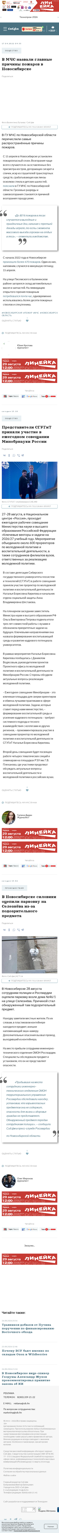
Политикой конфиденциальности (27, 1531)
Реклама (8, 1393)
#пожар (27, 313)
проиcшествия (14, 888)
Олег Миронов (25, 1179)
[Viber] (18, 455)
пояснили (9, 185)
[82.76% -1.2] (29, 29)
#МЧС (36, 313)
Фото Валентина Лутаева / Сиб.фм (18, 122)
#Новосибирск (49, 313)
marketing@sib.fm (12, 1412)
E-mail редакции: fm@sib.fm (16, 1490)
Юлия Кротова (24, 346)
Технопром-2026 (29, 17)
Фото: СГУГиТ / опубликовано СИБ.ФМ (19, 502)
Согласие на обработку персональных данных (24, 1471)
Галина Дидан (24, 816)
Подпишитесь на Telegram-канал (31, 127)
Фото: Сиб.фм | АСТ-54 (12, 976)
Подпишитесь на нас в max (21, 333)
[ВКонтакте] (4, 455)
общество (11, 51)
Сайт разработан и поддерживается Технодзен (25, 1501)
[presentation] (0, 16)
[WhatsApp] (13, 455)
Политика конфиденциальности (18, 1468)
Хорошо (51, 1526)
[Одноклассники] (9, 455)
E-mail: (16, 1403)
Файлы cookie (9, 1475)
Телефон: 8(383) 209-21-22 (19, 1397)
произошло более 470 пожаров (21, 261)
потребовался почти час (17, 296)
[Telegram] (22, 455)
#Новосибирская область (12, 314)
